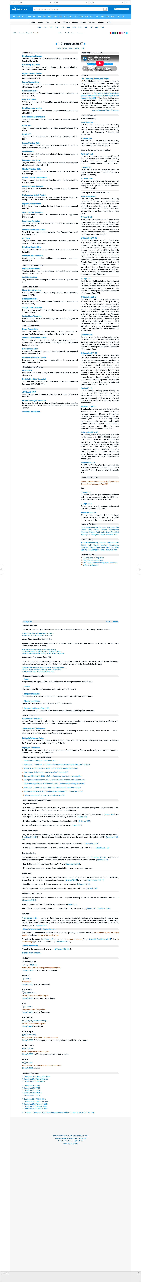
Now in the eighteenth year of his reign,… (38, 671)
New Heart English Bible (31, 247)
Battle (83, 527)
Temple (102, 535)
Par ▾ (37, 53)
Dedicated (110, 527)
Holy (90, 530)
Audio (59, 48)
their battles (97, 96)
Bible (15, 33)
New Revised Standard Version (34, 357)
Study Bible (27, 622)
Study (71, 48)
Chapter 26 (29, 33)
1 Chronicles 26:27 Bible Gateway (35, 1079)
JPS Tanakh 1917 (29, 392)
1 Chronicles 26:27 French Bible (34, 1106)
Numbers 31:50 (87, 154)
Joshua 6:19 (85, 167)
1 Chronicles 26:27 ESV (31, 1090)
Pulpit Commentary (30, 946)
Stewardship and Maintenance (33, 728)
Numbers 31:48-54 (88, 407)
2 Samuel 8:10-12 (62, 949)
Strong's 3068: (28, 1054)
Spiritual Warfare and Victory (33, 738)
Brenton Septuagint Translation (34, 401)
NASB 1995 (26, 126)
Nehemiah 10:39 (83, 884)
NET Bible (26, 238)
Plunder (102, 532)
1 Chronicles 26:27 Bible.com (33, 1081)
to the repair (108, 96)
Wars (111, 535)
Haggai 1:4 (91, 908)
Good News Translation (31, 221)
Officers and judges (90, 565)
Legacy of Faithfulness (31, 748)
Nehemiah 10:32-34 (88, 513)
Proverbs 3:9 (92, 888)
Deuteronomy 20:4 (73, 864)
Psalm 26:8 (72, 904)
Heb (82, 48)
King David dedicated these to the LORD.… (38, 633)
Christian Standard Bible (31, 169)
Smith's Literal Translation (32, 316)
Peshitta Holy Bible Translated (34, 379)
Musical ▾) (100, 53)
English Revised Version (31, 204)
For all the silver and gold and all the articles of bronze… (42, 651)
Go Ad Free (5, 1273)
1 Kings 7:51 (86, 279)
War (107, 535)
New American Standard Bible (33, 117)
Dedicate (102, 527)
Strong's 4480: (28, 984)
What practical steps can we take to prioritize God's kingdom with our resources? (55, 780)
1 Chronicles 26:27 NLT (31, 1088)
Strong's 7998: (28, 998)
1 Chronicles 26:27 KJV (31, 1095)
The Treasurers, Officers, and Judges (95, 79)
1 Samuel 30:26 (87, 178)
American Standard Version (32, 186)
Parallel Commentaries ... (31, 953)
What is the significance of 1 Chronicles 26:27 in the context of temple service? (54, 784)
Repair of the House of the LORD (36, 708)
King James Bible (29, 99)
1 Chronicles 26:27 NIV (31, 1086)
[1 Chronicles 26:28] (138, 574)
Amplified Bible (28, 152)
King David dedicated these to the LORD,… (37, 635)
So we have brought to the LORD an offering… (39, 649)
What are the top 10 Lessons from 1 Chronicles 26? (45, 795)
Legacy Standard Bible (31, 143)
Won (115, 535)
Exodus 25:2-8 (86, 388)
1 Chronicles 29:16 (88, 463)
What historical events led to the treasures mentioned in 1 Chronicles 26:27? (53, 791)
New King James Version (32, 108)
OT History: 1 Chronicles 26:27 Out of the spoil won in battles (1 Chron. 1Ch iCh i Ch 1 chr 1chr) (58, 1113)
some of (112, 93)
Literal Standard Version (31, 290)
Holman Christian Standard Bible (34, 178)
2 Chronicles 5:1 (87, 335)
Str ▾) (40, 53)
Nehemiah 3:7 (105, 939)
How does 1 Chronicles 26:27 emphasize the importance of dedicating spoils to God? (57, 764)
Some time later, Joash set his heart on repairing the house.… (44, 668)
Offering (92, 532)
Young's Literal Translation (32, 307)
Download (115, 110)
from (89, 96)
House (96, 530)
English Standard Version (32, 73)
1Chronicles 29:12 (63, 942)
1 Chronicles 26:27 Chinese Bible (35, 1104)
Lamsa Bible (27, 370)
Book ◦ (108, 622)
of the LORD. (91, 98)
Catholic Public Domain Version (34, 338)
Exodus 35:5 (109, 814)
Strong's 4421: (28, 1026)
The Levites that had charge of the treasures (100, 563)
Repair (108, 532)
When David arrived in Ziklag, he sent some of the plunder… (43, 653)
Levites (27, 687)
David (26, 679)
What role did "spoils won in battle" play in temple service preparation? (51, 768)
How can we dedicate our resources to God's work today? (46, 772)
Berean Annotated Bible (31, 160)
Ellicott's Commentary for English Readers (39, 929)
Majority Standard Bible (31, 269)
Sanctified (115, 532)
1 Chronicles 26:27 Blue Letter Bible (36, 1077)
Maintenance (114, 530)
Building (95, 527)
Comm (77, 48)
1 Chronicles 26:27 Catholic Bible (35, 1109)
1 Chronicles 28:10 (103, 908)
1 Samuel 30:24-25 (101, 848)
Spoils (87, 535)
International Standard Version (33, 230)
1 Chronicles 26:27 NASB (32, 1093)
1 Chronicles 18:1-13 (97, 857)
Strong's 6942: (28, 970)
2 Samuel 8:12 (102, 860)
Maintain (104, 530)
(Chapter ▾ (31, 53)
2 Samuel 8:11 (86, 138)
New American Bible (30, 349)
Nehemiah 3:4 (94, 939)
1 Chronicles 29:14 (90, 844)
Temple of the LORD (32, 694)
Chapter (115, 622)
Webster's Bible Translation (32, 256)
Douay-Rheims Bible (30, 329)
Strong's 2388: (28, 1040)
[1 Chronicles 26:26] (3, 574)
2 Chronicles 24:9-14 (89, 353)
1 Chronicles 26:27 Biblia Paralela (35, 1101)
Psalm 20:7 (76, 825)
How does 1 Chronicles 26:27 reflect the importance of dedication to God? (52, 787)
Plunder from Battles (32, 701)
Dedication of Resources (31, 719)
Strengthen (95, 535)
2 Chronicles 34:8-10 (89, 238)
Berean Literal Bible (29, 91)
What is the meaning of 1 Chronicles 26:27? (40, 761)
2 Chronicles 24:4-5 (88, 196)
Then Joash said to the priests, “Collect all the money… (42, 669)
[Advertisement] (70, 605)
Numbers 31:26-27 (30, 837)
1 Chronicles (21, 33)
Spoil (83, 535)
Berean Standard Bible (30, 82)
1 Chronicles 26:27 (29, 918)
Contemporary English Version (33, 195)
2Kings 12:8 (48, 939)
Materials (84, 532)
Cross (65, 48)
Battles (89, 527)
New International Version (32, 56)
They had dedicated (101, 93)
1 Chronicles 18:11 (88, 122)
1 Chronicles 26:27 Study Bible (34, 1099)
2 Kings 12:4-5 (86, 217)
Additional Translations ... (31, 412)
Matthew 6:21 (41, 925)
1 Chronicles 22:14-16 (89, 432)
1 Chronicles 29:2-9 (88, 297)
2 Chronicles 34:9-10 (96, 880)
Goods (83, 530)
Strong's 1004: (28, 1068)
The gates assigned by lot (93, 560)
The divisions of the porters (93, 558)
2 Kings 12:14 (86, 504)
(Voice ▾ (93, 53)
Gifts (117, 527)
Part (97, 532)
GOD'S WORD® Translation (32, 212)
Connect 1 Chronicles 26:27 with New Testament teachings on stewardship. (53, 776)
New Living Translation (31, 65)
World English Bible (29, 277)
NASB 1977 (26, 134)
